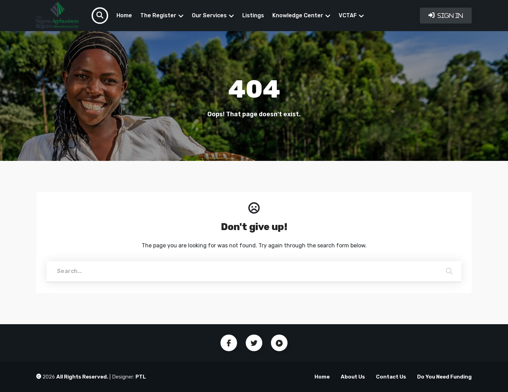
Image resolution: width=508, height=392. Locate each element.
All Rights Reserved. (82, 377)
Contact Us (391, 377)
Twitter (254, 343)
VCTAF (348, 15)
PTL (140, 377)
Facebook (228, 343)
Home (124, 15)
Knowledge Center (297, 15)
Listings (253, 15)
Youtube (279, 343)
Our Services (209, 15)
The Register (158, 15)
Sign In (449, 15)
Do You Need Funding (444, 377)
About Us (353, 377)
